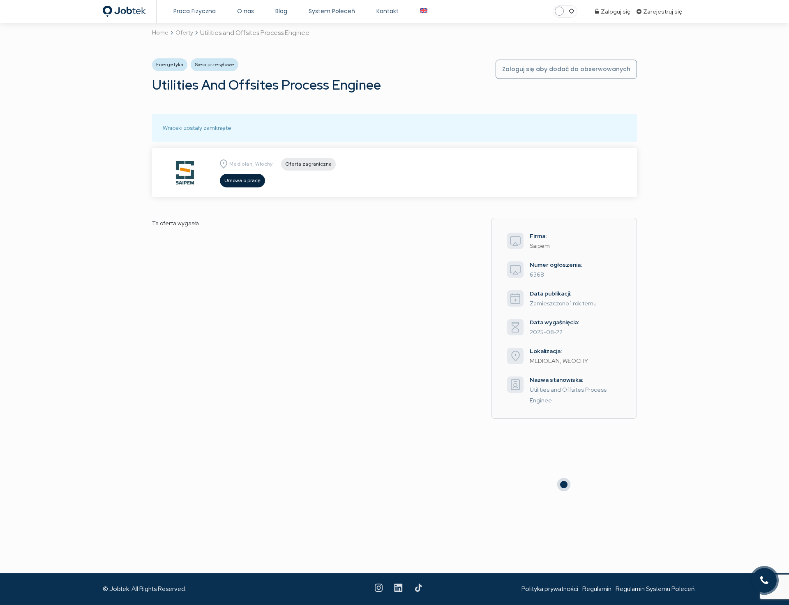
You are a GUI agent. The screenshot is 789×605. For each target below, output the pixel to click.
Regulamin (596, 589)
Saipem (540, 245)
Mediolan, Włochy (251, 164)
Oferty (184, 32)
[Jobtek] (124, 9)
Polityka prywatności (549, 589)
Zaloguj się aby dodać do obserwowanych (566, 69)
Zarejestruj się (662, 11)
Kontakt (387, 11)
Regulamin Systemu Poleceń (655, 589)
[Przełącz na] (424, 11)
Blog (281, 11)
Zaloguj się (615, 11)
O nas (245, 11)
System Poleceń (332, 11)
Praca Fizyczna (194, 11)
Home (160, 32)
